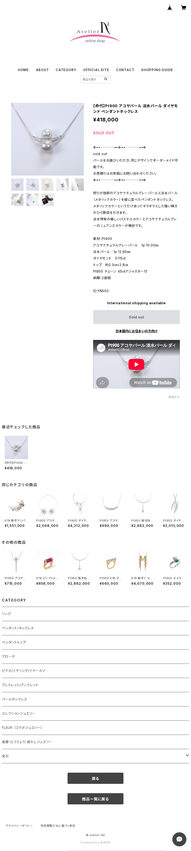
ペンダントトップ (14, 642)
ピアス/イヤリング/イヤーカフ (23, 671)
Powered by (90, 842)
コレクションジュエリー (19, 713)
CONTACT (125, 70)
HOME (23, 70)
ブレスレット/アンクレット (20, 685)
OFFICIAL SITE (96, 70)
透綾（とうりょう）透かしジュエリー (27, 742)
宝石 (5, 756)
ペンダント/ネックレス (18, 628)
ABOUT (42, 70)
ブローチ (8, 656)
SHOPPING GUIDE (157, 70)
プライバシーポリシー (19, 825)
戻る (95, 778)
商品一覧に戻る (95, 799)
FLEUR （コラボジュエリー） (22, 728)
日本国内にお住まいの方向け (136, 331)
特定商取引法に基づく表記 (58, 825)
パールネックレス (14, 699)
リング (6, 614)
